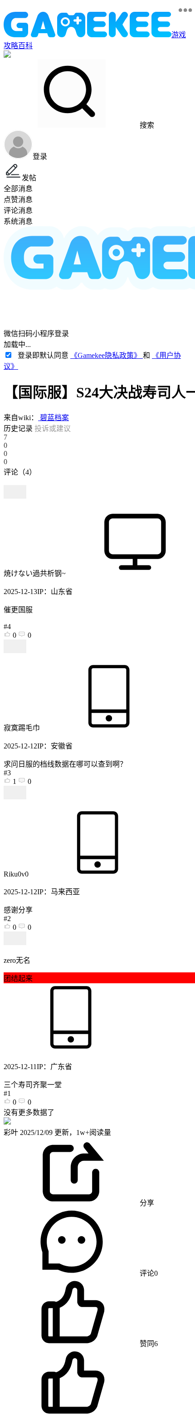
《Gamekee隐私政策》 (106, 355)
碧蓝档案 (53, 417)
